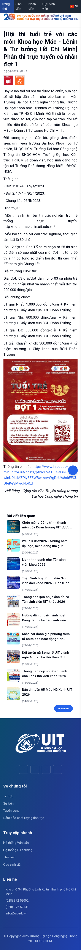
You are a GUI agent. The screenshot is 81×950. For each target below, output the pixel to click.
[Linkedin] (57, 769)
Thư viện (9, 857)
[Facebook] (23, 769)
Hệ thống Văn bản (16, 843)
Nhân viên (32, 6)
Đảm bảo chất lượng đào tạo (23, 818)
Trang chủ (6, 6)
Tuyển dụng (11, 811)
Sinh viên (19, 6)
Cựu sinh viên (48, 6)
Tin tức (8, 796)
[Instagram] (46, 769)
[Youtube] (34, 769)
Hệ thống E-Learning (17, 850)
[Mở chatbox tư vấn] (73, 470)
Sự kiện (8, 803)
